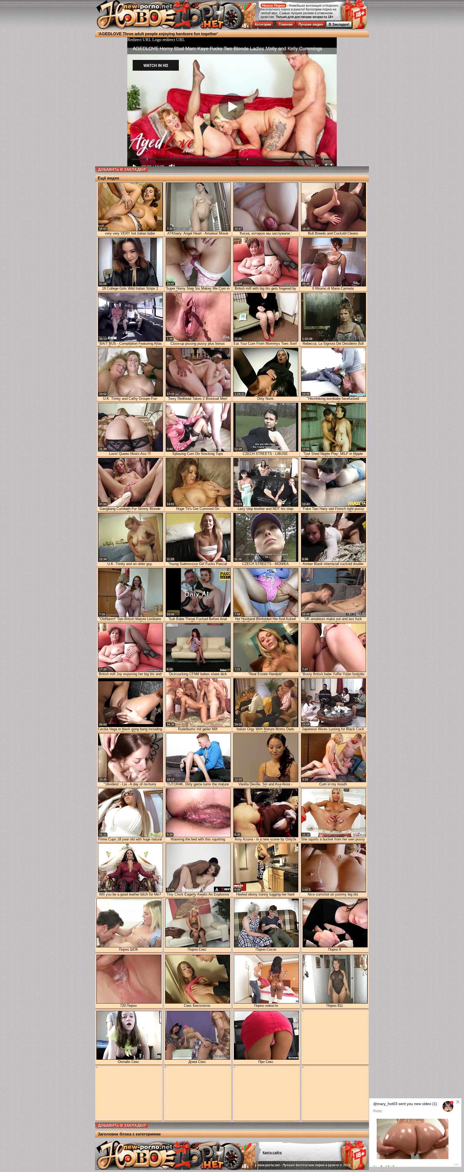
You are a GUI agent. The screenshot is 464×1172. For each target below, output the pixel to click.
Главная (286, 24)
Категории (263, 24)
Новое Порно (273, 5)
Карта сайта (272, 1153)
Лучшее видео (310, 24)
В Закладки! (339, 24)
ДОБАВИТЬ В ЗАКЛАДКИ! (122, 169)
